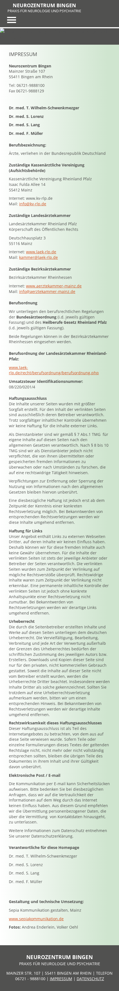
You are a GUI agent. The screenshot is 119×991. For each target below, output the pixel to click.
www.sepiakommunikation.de (36, 918)
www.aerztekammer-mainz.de (54, 286)
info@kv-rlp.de (32, 203)
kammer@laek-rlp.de (38, 257)
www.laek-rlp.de (41, 251)
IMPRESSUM (61, 978)
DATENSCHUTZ (90, 978)
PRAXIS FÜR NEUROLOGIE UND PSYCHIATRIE (44, 10)
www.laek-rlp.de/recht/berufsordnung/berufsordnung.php (54, 370)
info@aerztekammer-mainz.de (47, 291)
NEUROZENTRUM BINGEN (44, 5)
